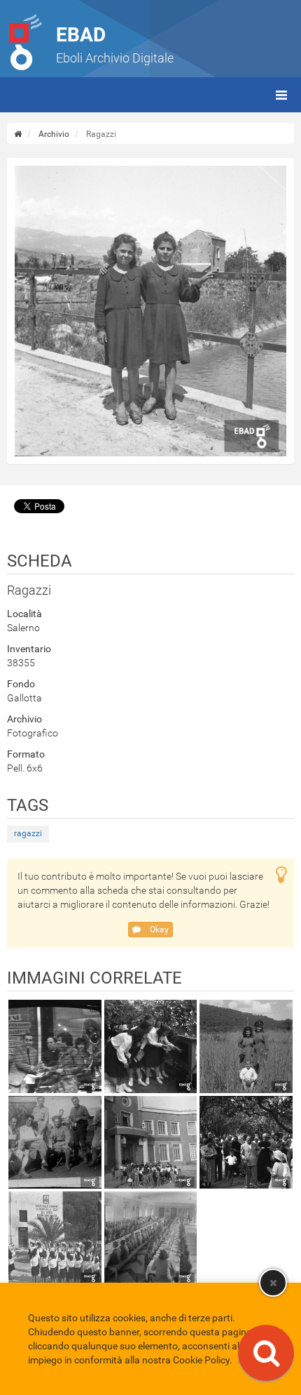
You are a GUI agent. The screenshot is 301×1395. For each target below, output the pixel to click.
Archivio (53, 134)
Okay (158, 929)
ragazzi (28, 833)
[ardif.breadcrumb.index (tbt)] (18, 134)
